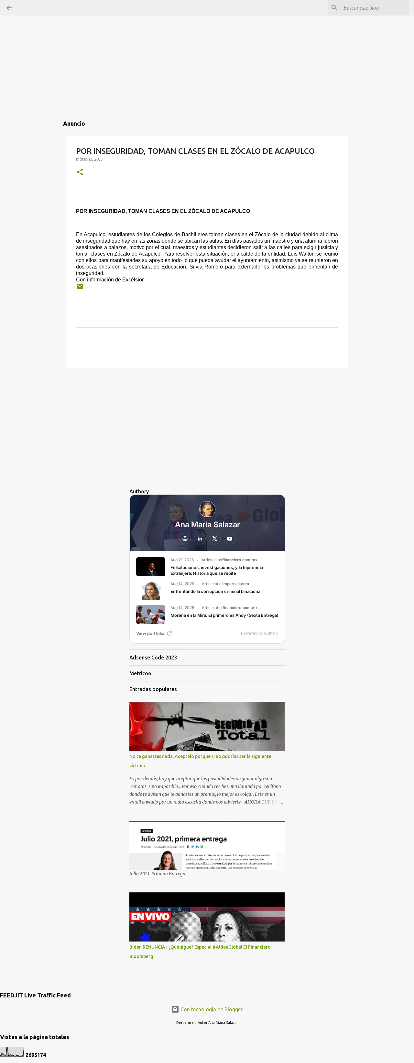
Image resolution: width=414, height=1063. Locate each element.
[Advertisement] (207, 45)
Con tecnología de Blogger (211, 1009)
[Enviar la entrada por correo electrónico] (80, 289)
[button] (80, 172)
